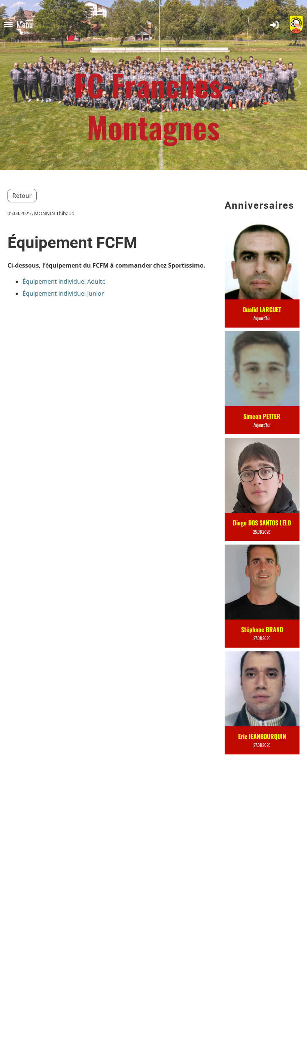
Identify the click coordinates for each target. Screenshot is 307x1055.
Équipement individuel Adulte (64, 281)
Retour (22, 196)
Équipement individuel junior (63, 293)
